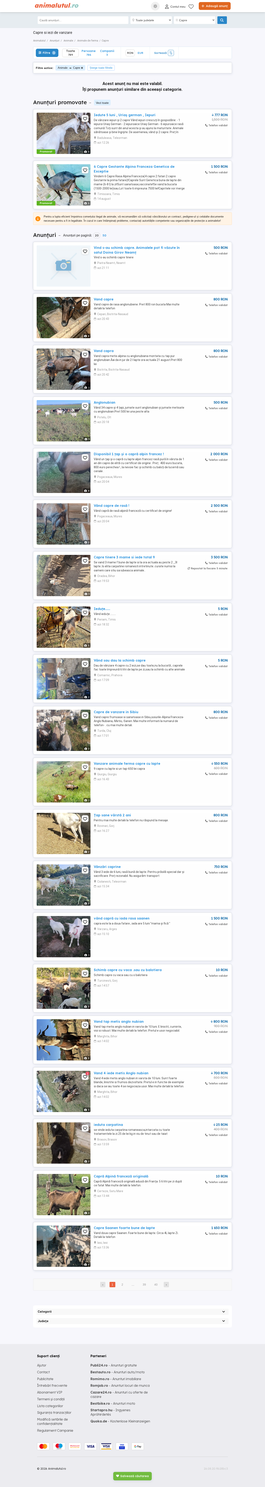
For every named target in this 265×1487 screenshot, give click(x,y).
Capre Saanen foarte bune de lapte (124, 1228)
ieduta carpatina (108, 1125)
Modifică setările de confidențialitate (52, 1421)
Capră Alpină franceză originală (121, 1176)
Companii (107, 52)
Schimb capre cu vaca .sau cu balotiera (128, 970)
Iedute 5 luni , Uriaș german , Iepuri (124, 115)
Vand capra (104, 351)
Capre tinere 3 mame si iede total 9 (124, 557)
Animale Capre (69, 68)
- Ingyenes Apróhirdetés (110, 1412)
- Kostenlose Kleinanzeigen (120, 1421)
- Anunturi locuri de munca (120, 1385)
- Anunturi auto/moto (117, 1372)
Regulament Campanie (55, 1430)
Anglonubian (104, 402)
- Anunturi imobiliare (115, 1379)
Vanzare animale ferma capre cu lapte (127, 763)
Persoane (89, 52)
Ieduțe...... (102, 609)
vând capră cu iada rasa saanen (121, 918)
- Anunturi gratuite (113, 1365)
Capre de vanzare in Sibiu (116, 712)
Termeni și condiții (51, 1399)
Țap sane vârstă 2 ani (112, 815)
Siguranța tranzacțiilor (54, 1412)
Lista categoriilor (50, 1406)
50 (104, 235)
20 (97, 235)
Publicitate (45, 1379)
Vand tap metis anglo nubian (119, 1021)
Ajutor (41, 1365)
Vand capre (103, 299)
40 (156, 1284)
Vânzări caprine (107, 867)
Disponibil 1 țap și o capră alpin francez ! (129, 454)
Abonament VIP (49, 1392)
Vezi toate (102, 102)
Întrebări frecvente (52, 1385)
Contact (43, 1372)
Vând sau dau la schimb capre (120, 660)
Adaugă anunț (216, 6)
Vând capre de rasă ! (111, 506)
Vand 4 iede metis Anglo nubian (121, 1073)
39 (144, 1284)
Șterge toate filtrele (101, 67)
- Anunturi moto (112, 1403)
